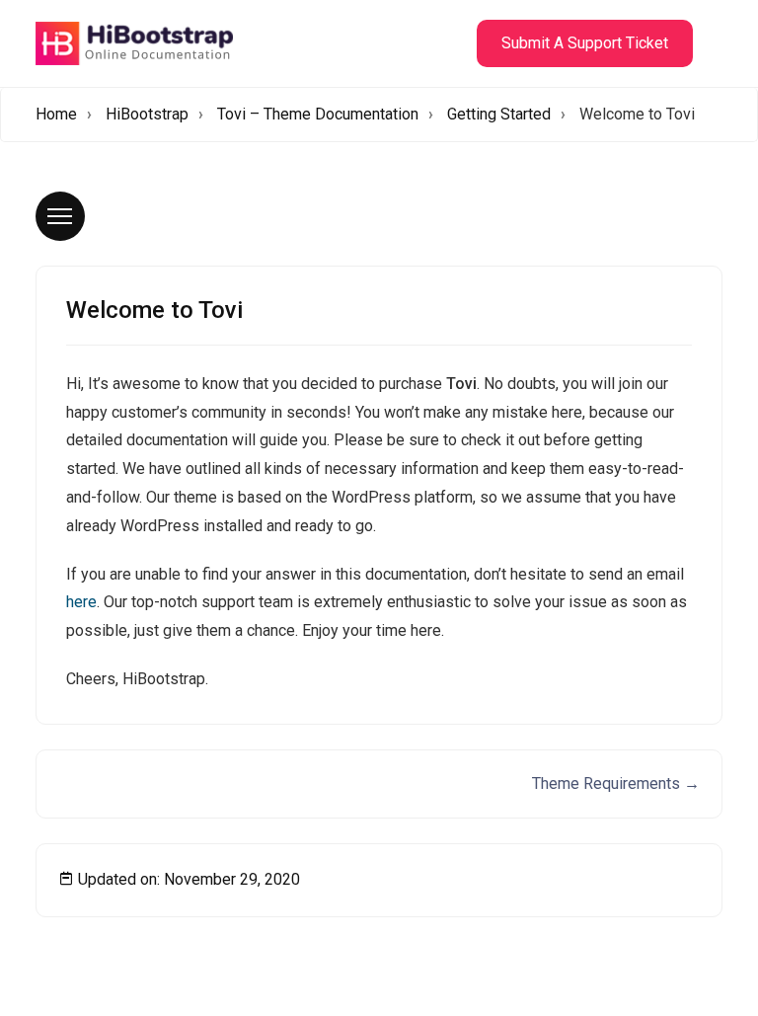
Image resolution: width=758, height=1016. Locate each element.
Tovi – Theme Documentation (317, 114)
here (81, 601)
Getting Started (499, 114)
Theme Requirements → (616, 783)
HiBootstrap (147, 114)
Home (56, 114)
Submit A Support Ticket (584, 43)
